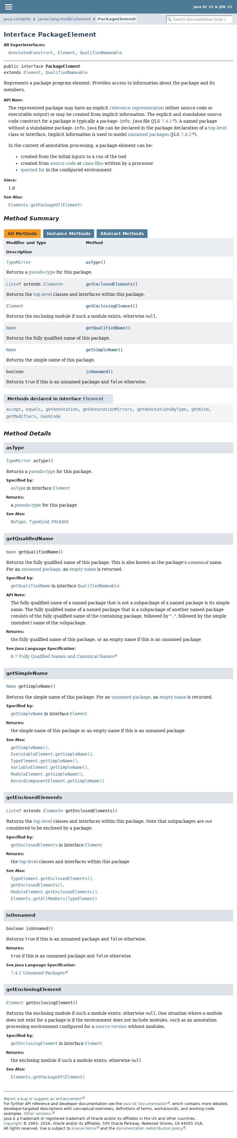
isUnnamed (97, 371)
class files (93, 163)
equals (33, 409)
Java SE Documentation (145, 1104)
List (11, 284)
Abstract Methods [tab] (122, 233)
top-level (217, 127)
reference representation (137, 107)
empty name (82, 569)
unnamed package (40, 569)
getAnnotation (62, 409)
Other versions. (38, 1113)
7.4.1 (166, 121)
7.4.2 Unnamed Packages (38, 972)
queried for (33, 169)
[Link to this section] (63, 218)
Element (66, 52)
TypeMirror (18, 262)
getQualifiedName (105, 327)
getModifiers (21, 416)
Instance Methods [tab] (68, 233)
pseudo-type (42, 272)
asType (93, 262)
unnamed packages (148, 134)
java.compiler (17, 19)
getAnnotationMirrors (107, 409)
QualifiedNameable (101, 52)
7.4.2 (186, 134)
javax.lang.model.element (64, 19)
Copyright (13, 1123)
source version (111, 1026)
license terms (84, 1128)
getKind (200, 409)
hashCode (50, 416)
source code (63, 163)
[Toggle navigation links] (8, 6)
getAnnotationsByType (161, 409)
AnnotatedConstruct (30, 52)
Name (11, 327)
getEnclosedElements (109, 284)
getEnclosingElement (109, 306)
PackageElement (117, 19)
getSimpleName (102, 349)
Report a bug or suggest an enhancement (43, 1099)
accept (13, 409)
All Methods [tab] (22, 233)
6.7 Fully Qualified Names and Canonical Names (62, 656)
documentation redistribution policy (149, 1128)
